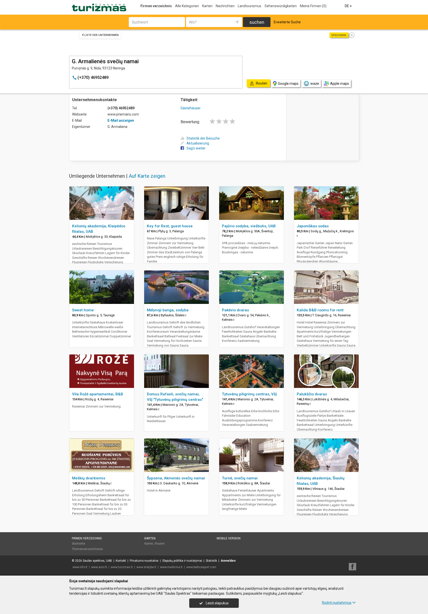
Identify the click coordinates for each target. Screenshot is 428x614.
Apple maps (339, 84)
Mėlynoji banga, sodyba (167, 310)
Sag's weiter (196, 148)
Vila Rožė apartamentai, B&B (97, 394)
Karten (207, 6)
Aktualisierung (198, 143)
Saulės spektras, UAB (97, 560)
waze (314, 84)
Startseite (78, 543)
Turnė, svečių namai (240, 478)
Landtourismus (249, 6)
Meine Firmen (313, 6)
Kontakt (121, 560)
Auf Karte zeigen (147, 176)
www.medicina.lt (171, 567)
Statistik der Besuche (203, 138)
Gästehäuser (191, 108)
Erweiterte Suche (287, 22)
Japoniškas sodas (313, 226)
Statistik (211, 560)
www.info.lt (80, 567)
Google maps (288, 84)
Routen (160, 543)
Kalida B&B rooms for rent (320, 310)
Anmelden (228, 560)
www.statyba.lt (146, 567)
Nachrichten (225, 6)
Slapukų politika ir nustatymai (182, 560)
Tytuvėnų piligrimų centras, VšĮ (249, 394)
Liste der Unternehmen (101, 35)
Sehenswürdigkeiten (281, 6)
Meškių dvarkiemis (88, 478)
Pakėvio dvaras (235, 310)
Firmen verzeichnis (156, 6)
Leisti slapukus (217, 603)
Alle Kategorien (187, 6)
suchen (256, 22)
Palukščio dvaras (312, 394)
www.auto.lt (99, 567)
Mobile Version (229, 538)
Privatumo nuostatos (144, 560)
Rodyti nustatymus (336, 603)
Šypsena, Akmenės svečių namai (176, 478)
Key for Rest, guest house (170, 226)
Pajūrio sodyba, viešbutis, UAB (249, 226)
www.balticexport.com (201, 567)
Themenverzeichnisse (87, 549)
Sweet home (83, 310)
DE (347, 6)
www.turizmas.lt (122, 567)
